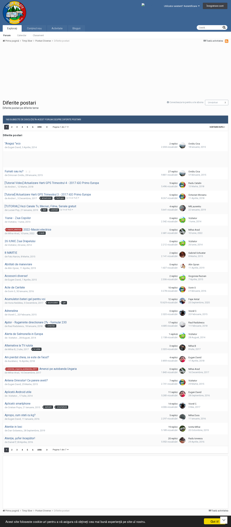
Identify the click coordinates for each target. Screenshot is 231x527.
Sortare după (217, 127)
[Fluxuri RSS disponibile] (226, 41)
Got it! (215, 521)
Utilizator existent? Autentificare (181, 6)
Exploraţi (12, 28)
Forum (7, 35)
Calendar (21, 35)
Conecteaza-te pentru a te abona (186, 102)
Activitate (57, 28)
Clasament (38, 35)
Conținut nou (34, 28)
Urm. (39, 127)
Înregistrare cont (215, 6)
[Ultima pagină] (46, 127)
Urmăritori (213, 102)
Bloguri (76, 28)
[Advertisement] (68, 71)
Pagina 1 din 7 (60, 127)
